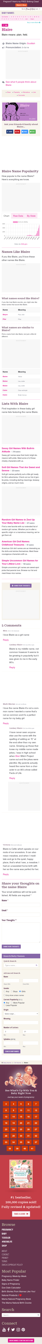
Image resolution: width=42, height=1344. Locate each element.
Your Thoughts (9, 920)
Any (7, 991)
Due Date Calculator (11, 1287)
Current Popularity (13, 999)
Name (4, 900)
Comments (21, 95)
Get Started (5, 17)
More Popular (18, 1002)
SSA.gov (24, 244)
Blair (17, 755)
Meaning (7, 1018)
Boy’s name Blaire (33, 22)
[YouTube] (4, 1330)
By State (31, 215)
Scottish (31, 43)
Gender (6, 988)
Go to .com (30, 9)
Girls (23, 991)
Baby (4, 1233)
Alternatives (26, 92)
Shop (4, 1245)
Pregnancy (7, 1229)
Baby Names (8, 12)
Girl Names (17, 1063)
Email (4, 910)
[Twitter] (13, 1330)
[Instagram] (18, 1330)
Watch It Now (21, 5)
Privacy (5, 1257)
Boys (15, 991)
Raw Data (18, 215)
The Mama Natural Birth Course (17, 1302)
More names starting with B (20, 1340)
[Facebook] (8, 1330)
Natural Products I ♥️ (12, 1295)
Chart (6, 215)
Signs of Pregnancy (11, 1283)
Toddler (6, 1237)
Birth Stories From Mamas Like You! (18, 1291)
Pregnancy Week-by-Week (14, 1276)
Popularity (17, 92)
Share (9, 92)
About (4, 1251)
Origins (32, 19)
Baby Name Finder (10, 1279)
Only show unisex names (14, 995)
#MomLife (7, 1241)
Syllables (9, 1039)
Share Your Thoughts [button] (22, 585)
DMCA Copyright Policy (12, 1264)
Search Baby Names (12, 1051)
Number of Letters (11, 1027)
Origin (6, 1009)
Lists (26, 19)
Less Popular (11, 1005)
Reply (6, 639)
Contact (5, 1254)
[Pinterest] (23, 1330)
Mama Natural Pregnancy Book (16, 1298)
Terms (4, 1261)
